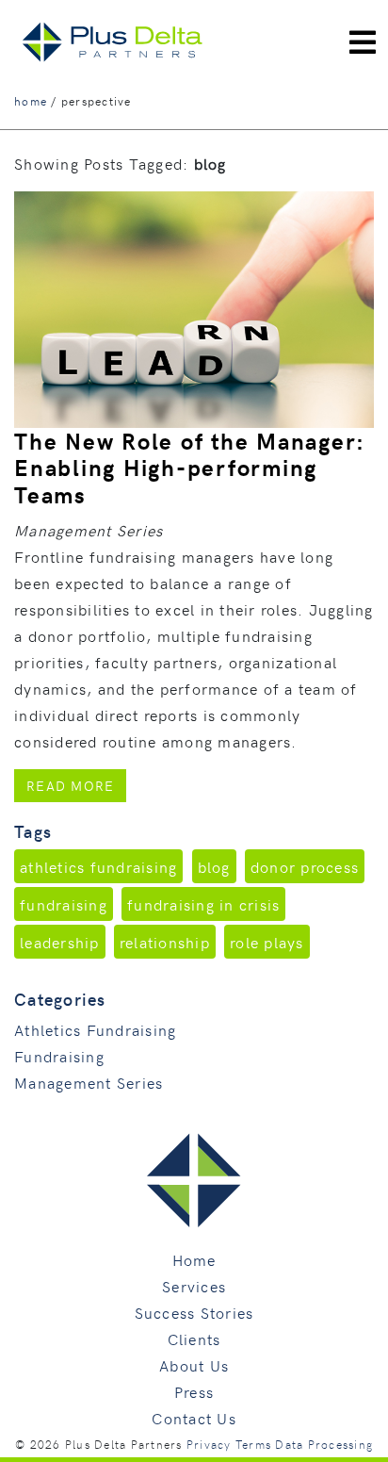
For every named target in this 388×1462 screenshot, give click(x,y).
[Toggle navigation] (362, 42)
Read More (76, 785)
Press (194, 1391)
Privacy (209, 1444)
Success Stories (194, 1312)
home (30, 100)
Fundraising (59, 1055)
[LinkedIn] (278, 12)
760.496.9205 (334, 12)
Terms (253, 1444)
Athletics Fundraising (95, 1029)
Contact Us (194, 1417)
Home (194, 1259)
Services (194, 1285)
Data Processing (324, 1444)
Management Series (88, 1082)
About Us (194, 1365)
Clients (194, 1338)
